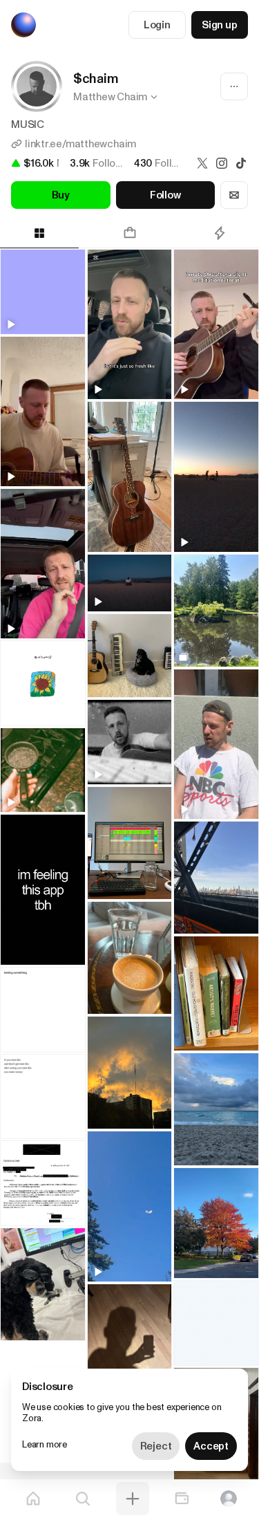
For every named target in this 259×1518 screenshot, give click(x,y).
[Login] (228, 1498)
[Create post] (132, 1498)
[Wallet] (181, 1498)
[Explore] (82, 1498)
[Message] (234, 195)
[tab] (129, 233)
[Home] (33, 1498)
